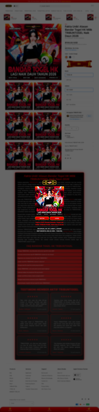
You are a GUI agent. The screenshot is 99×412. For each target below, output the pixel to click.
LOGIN (57, 218)
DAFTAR (42, 218)
